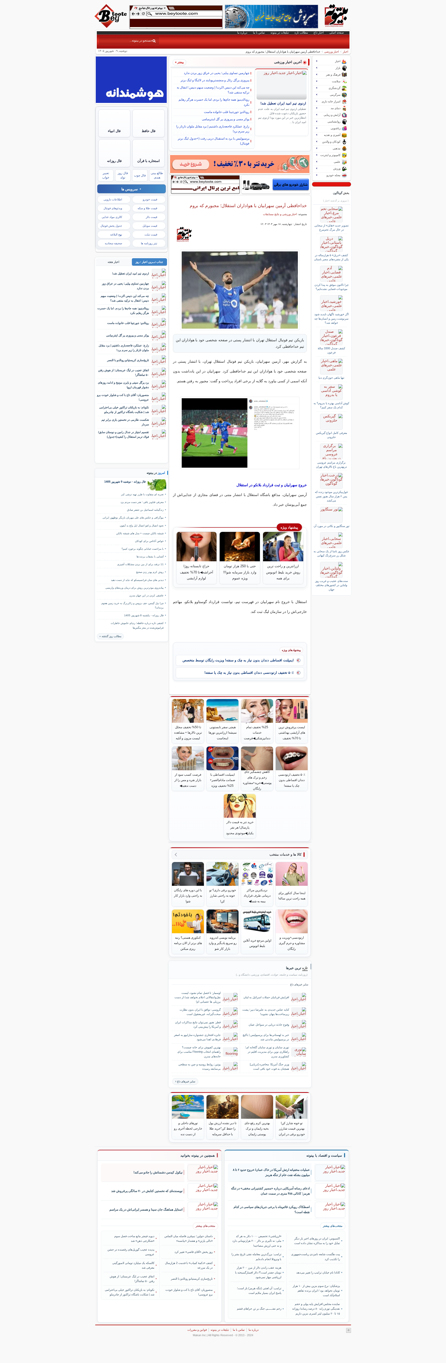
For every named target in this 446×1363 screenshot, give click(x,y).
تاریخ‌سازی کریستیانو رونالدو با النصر (128, 360)
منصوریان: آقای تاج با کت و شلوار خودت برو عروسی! (123, 397)
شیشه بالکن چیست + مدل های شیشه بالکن (140, 533)
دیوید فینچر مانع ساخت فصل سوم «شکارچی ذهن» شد (134, 1238)
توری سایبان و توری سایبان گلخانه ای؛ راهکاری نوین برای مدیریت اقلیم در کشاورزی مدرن (267, 1052)
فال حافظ (148, 131)
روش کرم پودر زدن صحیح (150, 572)
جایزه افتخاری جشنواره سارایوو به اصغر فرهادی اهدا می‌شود (197, 1037)
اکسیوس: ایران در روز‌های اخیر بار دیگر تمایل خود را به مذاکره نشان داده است (317, 1241)
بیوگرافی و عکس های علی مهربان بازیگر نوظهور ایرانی (133, 517)
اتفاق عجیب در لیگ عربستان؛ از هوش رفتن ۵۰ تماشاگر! (123, 372)
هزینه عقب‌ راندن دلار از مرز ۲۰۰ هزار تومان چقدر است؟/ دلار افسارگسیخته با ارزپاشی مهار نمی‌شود (258, 1272)
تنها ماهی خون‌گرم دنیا (331, 377)
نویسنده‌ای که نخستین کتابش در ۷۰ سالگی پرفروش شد (146, 1191)
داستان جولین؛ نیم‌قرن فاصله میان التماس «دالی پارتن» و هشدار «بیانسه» (188, 1238)
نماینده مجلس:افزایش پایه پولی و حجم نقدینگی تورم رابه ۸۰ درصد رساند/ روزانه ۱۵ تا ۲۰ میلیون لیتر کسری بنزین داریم (316, 1308)
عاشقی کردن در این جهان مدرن (146, 595)
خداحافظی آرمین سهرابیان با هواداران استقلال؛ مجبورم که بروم (248, 205)
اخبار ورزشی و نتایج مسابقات (280, 214)
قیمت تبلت (151, 234)
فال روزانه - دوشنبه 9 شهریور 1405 (125, 481)
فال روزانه (114, 161)
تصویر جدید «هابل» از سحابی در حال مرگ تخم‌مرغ (331, 227)
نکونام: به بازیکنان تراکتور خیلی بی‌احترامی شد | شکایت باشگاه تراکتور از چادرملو (124, 409)
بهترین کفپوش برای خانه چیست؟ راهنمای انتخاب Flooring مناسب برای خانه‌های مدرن (199, 1052)
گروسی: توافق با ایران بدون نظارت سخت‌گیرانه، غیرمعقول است (200, 1012)
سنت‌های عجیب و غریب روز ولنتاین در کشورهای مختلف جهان (331, 585)
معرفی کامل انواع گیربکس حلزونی (331, 435)
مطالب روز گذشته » (110, 636)
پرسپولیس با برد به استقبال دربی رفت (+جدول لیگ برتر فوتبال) (213, 141)
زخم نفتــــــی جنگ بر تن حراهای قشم (259, 1308)
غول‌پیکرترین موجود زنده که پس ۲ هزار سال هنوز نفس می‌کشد (331, 496)
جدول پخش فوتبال (111, 225)
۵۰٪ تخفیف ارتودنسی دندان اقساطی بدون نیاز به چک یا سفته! (249, 673)
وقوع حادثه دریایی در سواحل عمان (269, 1024)
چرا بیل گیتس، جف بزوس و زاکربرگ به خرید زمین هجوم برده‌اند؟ (132, 605)
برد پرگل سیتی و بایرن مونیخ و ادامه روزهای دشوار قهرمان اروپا (123, 384)
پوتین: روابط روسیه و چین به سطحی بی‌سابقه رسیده (199, 1066)
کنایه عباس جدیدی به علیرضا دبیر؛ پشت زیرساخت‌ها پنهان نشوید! (265, 1012)
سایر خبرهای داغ (186, 1081)
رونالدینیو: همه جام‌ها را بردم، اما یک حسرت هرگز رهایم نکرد (214, 102)
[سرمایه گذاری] (239, 164)
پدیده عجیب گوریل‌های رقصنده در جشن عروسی (130, 1252)
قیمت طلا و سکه (147, 208)
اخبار (345, 51)
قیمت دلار (151, 216)
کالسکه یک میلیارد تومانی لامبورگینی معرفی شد (133, 1265)
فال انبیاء (114, 131)
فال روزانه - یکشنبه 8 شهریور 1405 (144, 615)
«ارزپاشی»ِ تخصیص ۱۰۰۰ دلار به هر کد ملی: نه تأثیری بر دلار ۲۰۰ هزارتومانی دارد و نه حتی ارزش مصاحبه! (256, 1241)
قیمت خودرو (150, 199)
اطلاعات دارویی (112, 199)
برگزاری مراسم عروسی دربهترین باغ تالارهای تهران (331, 464)
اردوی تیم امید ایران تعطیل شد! (283, 103)
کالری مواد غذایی (112, 216)
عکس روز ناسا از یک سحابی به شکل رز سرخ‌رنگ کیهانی (331, 553)
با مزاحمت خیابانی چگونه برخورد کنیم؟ (143, 548)
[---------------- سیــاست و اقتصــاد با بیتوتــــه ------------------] (324, 1155)
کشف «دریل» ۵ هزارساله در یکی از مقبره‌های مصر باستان (331, 257)
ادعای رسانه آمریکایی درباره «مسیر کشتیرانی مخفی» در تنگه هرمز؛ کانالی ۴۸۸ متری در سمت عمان (270, 1191)
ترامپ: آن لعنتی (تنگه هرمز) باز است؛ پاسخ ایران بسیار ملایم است (259, 1290)
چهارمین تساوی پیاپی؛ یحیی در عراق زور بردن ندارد (216, 73)
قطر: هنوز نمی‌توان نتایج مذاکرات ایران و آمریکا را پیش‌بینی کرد (198, 1024)
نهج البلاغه (116, 234)
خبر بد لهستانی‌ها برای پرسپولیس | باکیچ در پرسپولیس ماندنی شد (266, 1037)
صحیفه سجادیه (113, 243)
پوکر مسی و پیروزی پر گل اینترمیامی (225, 119)
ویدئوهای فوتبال (112, 208)
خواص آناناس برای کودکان (149, 541)
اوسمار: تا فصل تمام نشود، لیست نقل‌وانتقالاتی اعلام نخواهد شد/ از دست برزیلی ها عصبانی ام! (197, 997)
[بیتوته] (111, 27)
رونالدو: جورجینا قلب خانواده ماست (226, 112)
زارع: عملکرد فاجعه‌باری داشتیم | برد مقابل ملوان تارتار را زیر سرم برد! (212, 129)
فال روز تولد (123, 175)
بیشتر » (179, 62)
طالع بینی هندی (157, 175)
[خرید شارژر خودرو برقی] (276, 184)
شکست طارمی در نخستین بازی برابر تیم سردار (125, 422)
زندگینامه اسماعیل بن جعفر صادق (145, 509)
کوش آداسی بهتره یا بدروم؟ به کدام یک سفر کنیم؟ (331, 405)
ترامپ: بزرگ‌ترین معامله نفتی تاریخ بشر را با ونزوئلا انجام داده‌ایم (256, 1256)
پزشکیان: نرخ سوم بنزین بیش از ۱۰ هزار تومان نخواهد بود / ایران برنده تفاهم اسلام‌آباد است (316, 1290)
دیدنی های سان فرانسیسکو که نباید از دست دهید (137, 580)
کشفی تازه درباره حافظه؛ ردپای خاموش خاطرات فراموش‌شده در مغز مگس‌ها (137, 625)
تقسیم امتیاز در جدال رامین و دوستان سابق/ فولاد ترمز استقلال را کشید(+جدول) (123, 434)
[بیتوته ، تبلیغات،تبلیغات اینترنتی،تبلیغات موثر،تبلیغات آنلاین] (176, 17)
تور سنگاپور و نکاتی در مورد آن (331, 526)
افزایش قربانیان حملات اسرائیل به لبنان (266, 997)
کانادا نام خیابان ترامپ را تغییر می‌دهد (318, 1272)
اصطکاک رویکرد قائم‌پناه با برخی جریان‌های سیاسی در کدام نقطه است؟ (272, 1209)
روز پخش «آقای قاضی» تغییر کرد (193, 1251)
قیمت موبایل (149, 225)
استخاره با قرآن (148, 161)
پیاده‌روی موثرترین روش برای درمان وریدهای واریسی (134, 587)
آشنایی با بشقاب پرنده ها (150, 556)
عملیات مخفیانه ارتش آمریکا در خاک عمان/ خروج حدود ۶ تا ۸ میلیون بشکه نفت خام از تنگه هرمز (271, 1172)
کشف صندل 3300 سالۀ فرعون (331, 350)
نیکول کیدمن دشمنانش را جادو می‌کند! (157, 1172)
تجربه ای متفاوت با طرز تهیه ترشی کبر (142, 494)
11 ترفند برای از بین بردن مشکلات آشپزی (140, 564)
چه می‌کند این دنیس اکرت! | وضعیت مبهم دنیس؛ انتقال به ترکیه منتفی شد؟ (213, 90)
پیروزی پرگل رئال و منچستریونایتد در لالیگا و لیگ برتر (215, 80)
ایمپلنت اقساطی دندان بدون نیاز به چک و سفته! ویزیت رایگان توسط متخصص (238, 660)
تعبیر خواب (105, 175)
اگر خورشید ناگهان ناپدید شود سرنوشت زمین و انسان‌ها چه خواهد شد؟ (331, 318)
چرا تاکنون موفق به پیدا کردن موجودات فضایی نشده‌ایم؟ (331, 286)
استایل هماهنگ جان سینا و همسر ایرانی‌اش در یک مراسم (145, 1209)
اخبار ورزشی (331, 51)
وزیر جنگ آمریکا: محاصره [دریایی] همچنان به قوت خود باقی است (269, 1066)
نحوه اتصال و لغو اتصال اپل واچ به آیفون (142, 525)
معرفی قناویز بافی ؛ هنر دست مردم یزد (142, 502)
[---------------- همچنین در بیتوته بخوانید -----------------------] (197, 1155)
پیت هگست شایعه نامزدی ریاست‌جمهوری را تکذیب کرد (315, 1256)
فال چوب (140, 175)
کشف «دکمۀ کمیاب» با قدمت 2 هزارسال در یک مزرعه (189, 1265)
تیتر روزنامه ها (149, 243)
